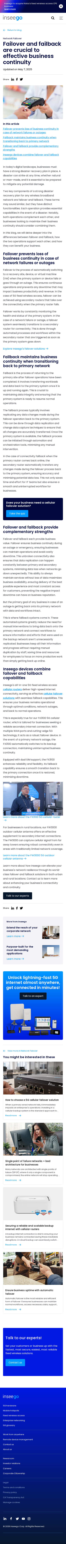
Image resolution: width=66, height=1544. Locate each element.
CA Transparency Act (13, 1497)
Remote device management (18, 1439)
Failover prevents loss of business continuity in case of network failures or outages (31, 130)
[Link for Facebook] (11, 1519)
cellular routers (12, 689)
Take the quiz (17, 513)
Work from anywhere (13, 1434)
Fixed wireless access (14, 1415)
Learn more (10, 9)
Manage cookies (11, 1502)
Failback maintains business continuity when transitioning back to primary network (29, 139)
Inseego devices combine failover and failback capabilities (31, 156)
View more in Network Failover (22, 1051)
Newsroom (8, 1458)
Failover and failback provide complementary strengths (30, 148)
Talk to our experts (17, 896)
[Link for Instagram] (29, 1518)
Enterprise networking (14, 1420)
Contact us (15, 1362)
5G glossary (9, 1425)
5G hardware (9, 1405)
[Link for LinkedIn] (5, 1519)
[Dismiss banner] (61, 6)
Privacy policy (10, 1492)
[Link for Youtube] (23, 1519)
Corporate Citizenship (14, 1473)
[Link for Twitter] (17, 1519)
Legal (5, 1482)
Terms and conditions (14, 1487)
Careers (7, 1468)
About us (7, 1449)
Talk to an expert (33, 996)
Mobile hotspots (11, 1410)
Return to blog (14, 30)
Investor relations (11, 1463)
